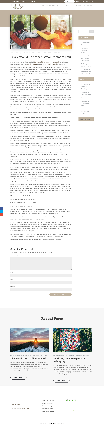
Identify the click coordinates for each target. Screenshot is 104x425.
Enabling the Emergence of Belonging (84, 50)
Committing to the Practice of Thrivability (40, 53)
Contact (91, 1)
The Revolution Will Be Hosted (28, 358)
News (82, 97)
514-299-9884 (15, 405)
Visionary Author (77, 6)
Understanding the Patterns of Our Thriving (86, 111)
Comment (14, 256)
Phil (63, 423)
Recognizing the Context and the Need (85, 103)
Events (82, 1)
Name (12, 273)
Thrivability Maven (46, 6)
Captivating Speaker (88, 6)
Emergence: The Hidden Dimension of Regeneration (86, 58)
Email (12, 280)
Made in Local (52, 64)
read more (18, 378)
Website (12, 287)
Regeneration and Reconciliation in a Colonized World (86, 72)
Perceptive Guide (56, 6)
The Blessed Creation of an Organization (47, 62)
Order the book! (69, 1)
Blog (87, 1)
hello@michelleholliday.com (20, 408)
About (77, 1)
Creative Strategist (67, 6)
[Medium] (34, 1)
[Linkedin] (32, 1)
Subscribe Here (85, 119)
